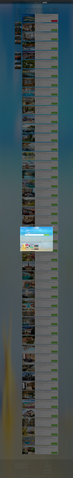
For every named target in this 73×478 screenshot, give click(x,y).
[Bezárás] (53, 226)
